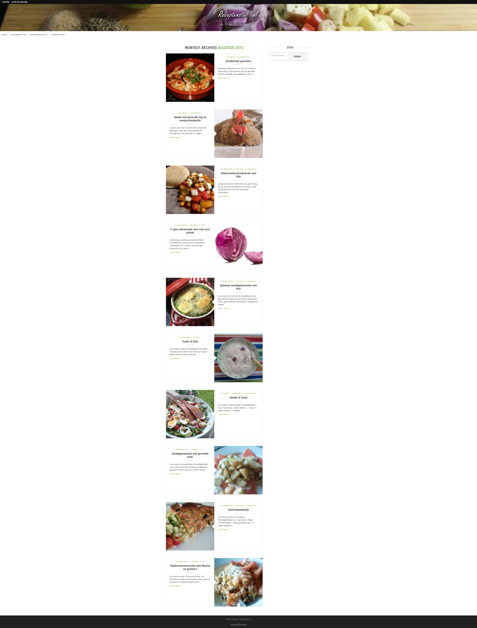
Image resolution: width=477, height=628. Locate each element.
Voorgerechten (18, 35)
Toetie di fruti (190, 341)
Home (4, 35)
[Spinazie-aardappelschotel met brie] (190, 302)
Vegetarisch (251, 169)
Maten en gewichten (19, 2)
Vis (203, 449)
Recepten (5, 2)
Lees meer (222, 78)
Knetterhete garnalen (238, 61)
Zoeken (297, 56)
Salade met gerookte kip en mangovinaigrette (190, 119)
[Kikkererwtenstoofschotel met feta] (190, 190)
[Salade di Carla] (190, 414)
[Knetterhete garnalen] (190, 77)
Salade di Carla (238, 397)
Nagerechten (58, 35)
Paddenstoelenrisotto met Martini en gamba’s (190, 567)
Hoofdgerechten (38, 35)
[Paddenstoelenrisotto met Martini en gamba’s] (238, 582)
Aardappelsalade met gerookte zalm (190, 455)
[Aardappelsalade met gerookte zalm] (238, 470)
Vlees (203, 225)
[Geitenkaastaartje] (190, 526)
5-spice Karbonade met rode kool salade (190, 231)
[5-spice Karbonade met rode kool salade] (238, 246)
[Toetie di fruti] (238, 358)
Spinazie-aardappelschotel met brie (238, 287)
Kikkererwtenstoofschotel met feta (238, 175)
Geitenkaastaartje (238, 509)
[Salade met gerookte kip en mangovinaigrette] (238, 134)
